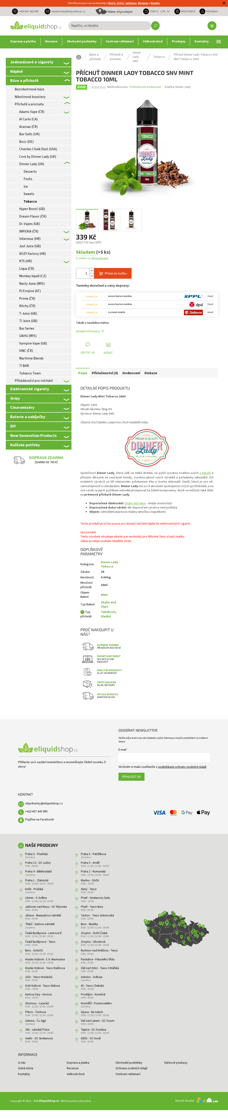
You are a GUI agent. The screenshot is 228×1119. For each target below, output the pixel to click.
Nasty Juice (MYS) (32, 283)
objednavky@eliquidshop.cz (44, 803)
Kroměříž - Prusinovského (96, 1003)
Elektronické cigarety (29, 389)
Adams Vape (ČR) (31, 111)
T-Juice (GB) (28, 313)
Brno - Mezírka (89, 924)
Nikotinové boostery (30, 96)
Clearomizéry (22, 407)
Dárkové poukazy (175, 1063)
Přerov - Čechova (35, 1012)
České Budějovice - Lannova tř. (43, 933)
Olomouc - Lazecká (37, 1003)
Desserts (30, 171)
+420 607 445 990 (36, 811)
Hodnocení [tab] (131, 373)
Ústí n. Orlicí (116, 3)
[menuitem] (23, 42)
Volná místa (25, 1068)
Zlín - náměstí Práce (37, 1030)
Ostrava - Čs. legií (35, 1021)
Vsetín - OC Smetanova (39, 1038)
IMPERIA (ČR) (28, 231)
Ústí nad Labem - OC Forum (97, 1021)
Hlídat (108, 353)
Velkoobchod (75, 1074)
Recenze (73, 1068)
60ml (104, 595)
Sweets (29, 193)
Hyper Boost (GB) (32, 208)
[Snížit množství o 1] (92, 275)
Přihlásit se (131, 777)
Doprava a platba (78, 1063)
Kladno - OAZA (90, 880)
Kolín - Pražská (34, 889)
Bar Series (26, 328)
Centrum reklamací (128, 1074)
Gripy (15, 398)
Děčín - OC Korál (91, 1038)
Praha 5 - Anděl (90, 863)
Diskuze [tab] (151, 373)
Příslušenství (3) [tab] (105, 373)
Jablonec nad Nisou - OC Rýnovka (46, 907)
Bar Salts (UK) (29, 134)
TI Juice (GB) (28, 320)
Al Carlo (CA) (28, 119)
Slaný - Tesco (89, 889)
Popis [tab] (82, 373)
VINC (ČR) (26, 350)
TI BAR (24, 365)
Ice (26, 186)
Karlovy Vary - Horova (38, 994)
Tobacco (30, 201)
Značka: (178, 87)
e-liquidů (205, 473)
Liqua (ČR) (26, 268)
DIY (13, 426)
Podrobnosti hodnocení (145, 87)
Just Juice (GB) (30, 246)
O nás (22, 1063)
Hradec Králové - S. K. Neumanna (45, 959)
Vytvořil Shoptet (184, 1101)
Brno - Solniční (34, 951)
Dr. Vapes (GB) (29, 223)
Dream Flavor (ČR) (32, 216)
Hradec (155, 3)
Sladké (106, 616)
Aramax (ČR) (28, 126)
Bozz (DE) (26, 141)
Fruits (28, 178)
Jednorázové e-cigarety (31, 62)
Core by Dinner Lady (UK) (37, 156)
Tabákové (108, 612)
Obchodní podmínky (129, 1063)
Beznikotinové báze (29, 89)
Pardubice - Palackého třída (97, 959)
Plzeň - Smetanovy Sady (95, 898)
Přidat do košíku (116, 273)
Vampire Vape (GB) (33, 343)
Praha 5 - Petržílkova (93, 854)
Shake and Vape (135, 503)
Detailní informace (88, 331)
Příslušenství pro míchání (34, 380)
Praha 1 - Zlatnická (36, 880)
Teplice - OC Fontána (93, 1030)
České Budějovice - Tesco (40, 942)
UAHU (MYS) (28, 335)
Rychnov (143, 3)
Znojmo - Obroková (93, 942)
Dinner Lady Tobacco (109, 564)
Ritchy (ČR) (27, 305)
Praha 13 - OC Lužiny (38, 863)
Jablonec (131, 3)
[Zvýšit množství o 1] (92, 270)
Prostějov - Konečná (93, 994)
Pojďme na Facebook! (39, 819)
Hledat (155, 25)
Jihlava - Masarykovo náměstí (43, 915)
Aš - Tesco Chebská (92, 986)
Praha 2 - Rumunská (93, 872)
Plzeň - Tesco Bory (92, 907)
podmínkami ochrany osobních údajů (182, 767)
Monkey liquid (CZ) (32, 276)
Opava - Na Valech (92, 1012)
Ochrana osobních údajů (131, 1068)
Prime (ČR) (27, 298)
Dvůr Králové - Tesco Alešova (42, 986)
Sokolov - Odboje (91, 977)
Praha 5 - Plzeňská (36, 854)
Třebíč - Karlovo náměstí (40, 924)
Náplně (16, 71)
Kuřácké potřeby (25, 445)
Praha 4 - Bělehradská (38, 872)
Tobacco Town (30, 373)
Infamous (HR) (30, 238)
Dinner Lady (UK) (31, 164)
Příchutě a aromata (29, 104)
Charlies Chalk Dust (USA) (38, 149)
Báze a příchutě (24, 80)
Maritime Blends (31, 358)
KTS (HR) (25, 261)
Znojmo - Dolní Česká (94, 933)
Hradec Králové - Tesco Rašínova (45, 968)
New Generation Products (33, 435)
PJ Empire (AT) (30, 291)
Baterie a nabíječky (27, 417)
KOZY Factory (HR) (32, 253)
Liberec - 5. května (36, 898)
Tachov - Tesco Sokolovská (97, 915)
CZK (163, 11)
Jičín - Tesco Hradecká (38, 977)
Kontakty (24, 1074)
